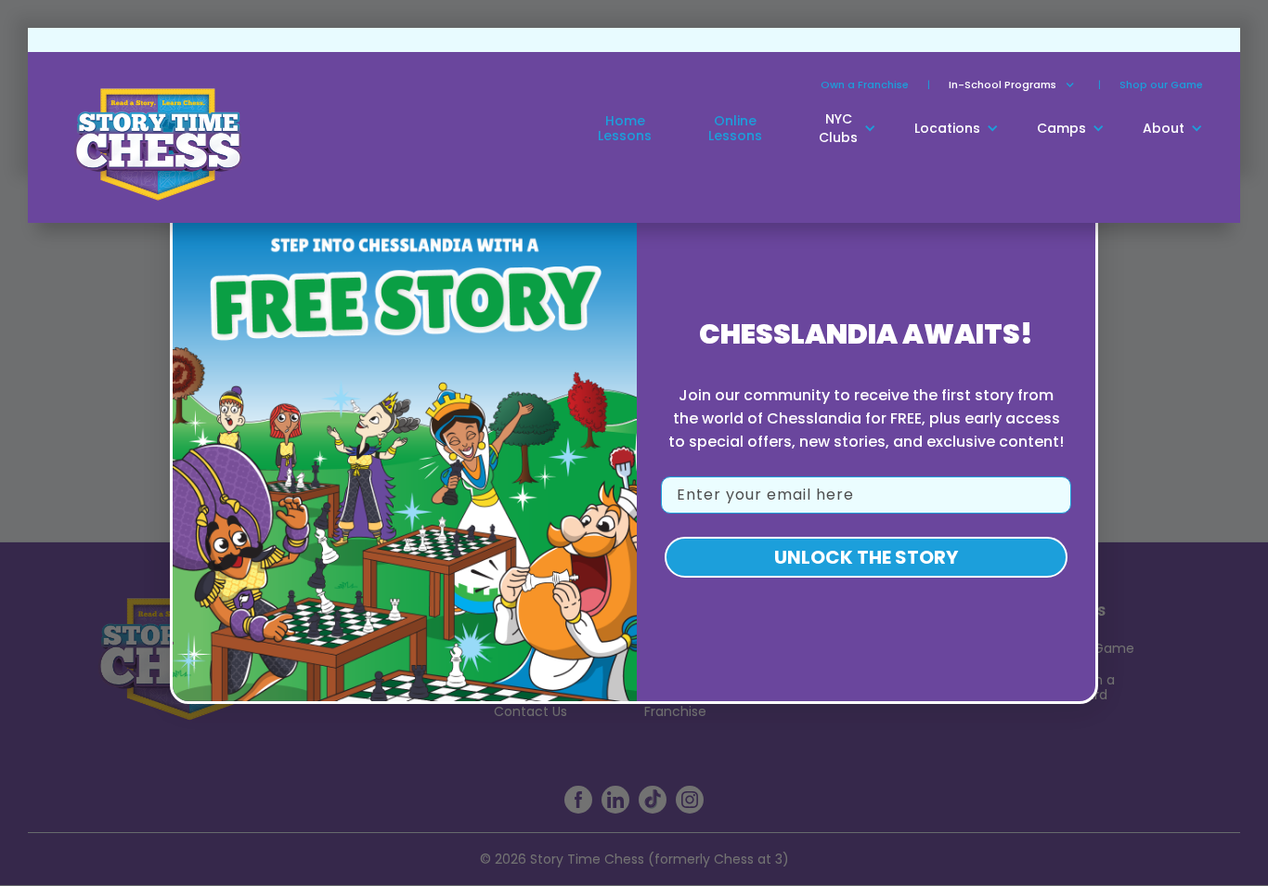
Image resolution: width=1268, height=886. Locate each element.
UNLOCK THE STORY (866, 557)
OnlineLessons (735, 128)
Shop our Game (1161, 84)
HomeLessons (625, 128)
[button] (1002, 84)
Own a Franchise (865, 84)
